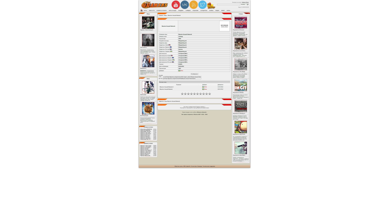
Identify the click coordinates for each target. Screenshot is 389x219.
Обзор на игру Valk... (146, 132)
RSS (185, 166)
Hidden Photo (245, 2)
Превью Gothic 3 (145, 154)
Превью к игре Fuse (146, 152)
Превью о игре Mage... (146, 146)
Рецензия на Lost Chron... (239, 50)
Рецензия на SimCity (238, 92)
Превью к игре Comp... (146, 145)
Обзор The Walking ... (146, 130)
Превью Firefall (144, 148)
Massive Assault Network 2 (166, 86)
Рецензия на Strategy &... (239, 113)
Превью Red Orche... (146, 153)
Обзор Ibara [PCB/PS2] (146, 129)
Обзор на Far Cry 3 (145, 134)
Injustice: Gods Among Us (146, 29)
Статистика (194, 166)
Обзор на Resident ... (146, 135)
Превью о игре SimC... (146, 151)
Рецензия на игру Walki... (239, 155)
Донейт (188, 166)
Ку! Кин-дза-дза (144, 115)
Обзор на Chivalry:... (146, 137)
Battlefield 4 (143, 68)
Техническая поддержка (209, 166)
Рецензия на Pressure (238, 29)
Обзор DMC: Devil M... (146, 131)
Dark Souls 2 (143, 47)
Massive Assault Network (174, 15)
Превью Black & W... (146, 155)
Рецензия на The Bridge (239, 71)
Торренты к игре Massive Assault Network (169, 101)
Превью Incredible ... (146, 147)
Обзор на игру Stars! (146, 133)
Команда (200, 166)
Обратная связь (179, 166)
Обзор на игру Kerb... (146, 138)
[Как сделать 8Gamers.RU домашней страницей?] (141, 10)
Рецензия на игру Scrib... (239, 134)
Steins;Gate (143, 94)
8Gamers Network (201, 112)
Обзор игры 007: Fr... (146, 139)
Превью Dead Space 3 (146, 150)
